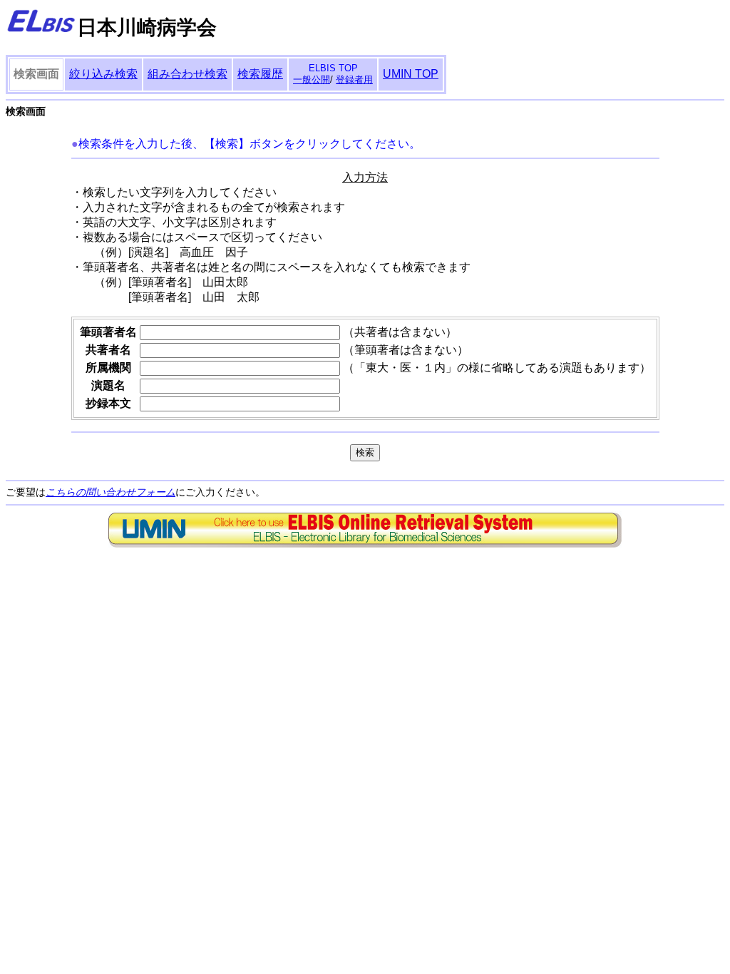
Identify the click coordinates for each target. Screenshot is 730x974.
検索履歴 (260, 74)
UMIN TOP (410, 74)
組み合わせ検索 (187, 74)
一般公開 (311, 79)
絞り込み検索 (103, 74)
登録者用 (354, 79)
